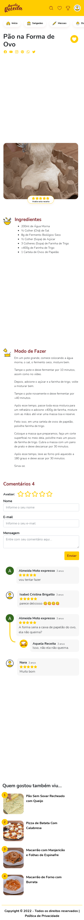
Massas (61, 23)
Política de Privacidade (42, 916)
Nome (7, 501)
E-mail (8, 517)
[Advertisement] (42, 96)
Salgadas (37, 23)
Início (14, 23)
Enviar (71, 556)
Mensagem (11, 533)
